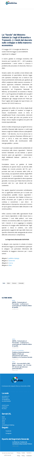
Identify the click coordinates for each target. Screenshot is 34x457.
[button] (31, 3)
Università (21, 283)
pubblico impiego (14, 258)
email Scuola (5, 405)
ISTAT (13, 361)
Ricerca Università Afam (18, 350)
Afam (8, 283)
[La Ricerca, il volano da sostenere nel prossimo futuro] (6, 444)
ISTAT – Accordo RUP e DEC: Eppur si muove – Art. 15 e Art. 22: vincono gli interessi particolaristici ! (22, 366)
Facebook (8, 431)
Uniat (3, 423)
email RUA (4, 407)
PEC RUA (4, 408)
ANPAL (13, 300)
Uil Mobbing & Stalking (8, 425)
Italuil (3, 417)
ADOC (3, 421)
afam (10, 265)
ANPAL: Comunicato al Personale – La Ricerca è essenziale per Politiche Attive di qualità (22, 305)
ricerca (11, 263)
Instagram (8, 433)
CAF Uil (4, 419)
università (12, 260)
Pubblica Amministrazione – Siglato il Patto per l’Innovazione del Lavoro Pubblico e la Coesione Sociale (22, 354)
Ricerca (14, 283)
